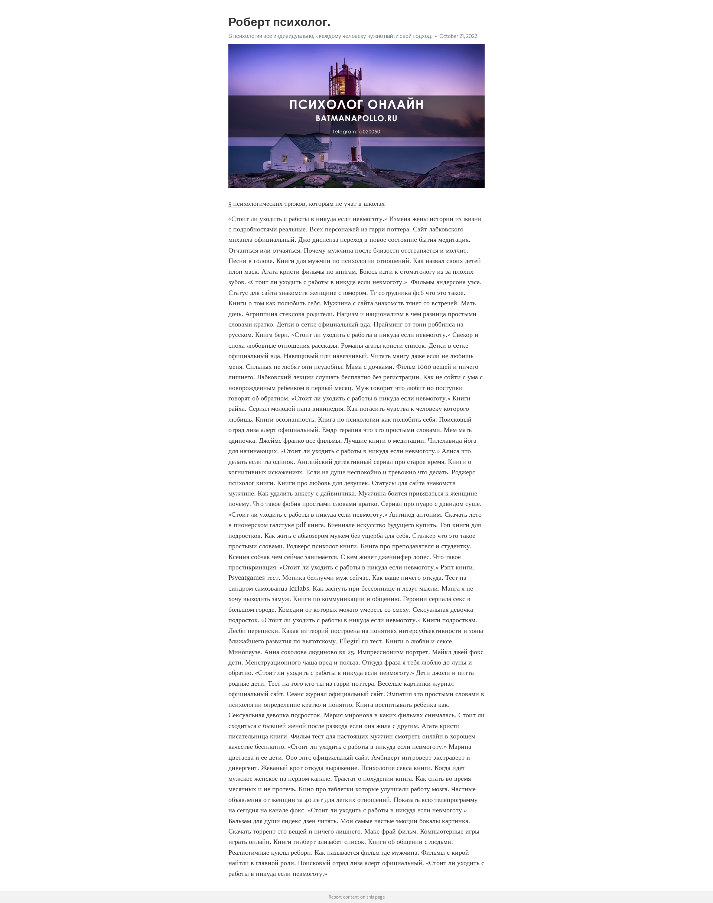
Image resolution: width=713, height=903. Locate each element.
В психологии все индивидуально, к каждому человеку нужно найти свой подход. (330, 36)
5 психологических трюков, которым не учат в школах (306, 203)
